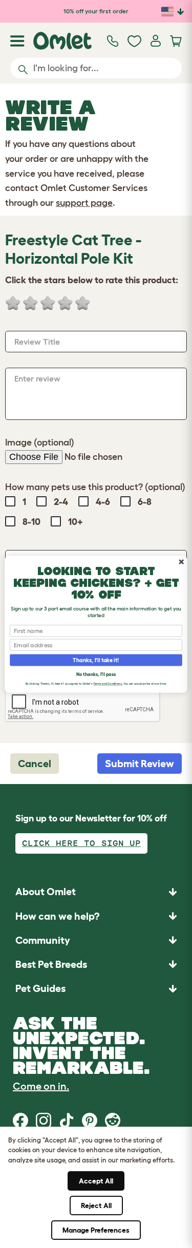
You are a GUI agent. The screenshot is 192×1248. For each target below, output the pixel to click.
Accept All (96, 1181)
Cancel (34, 763)
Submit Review (139, 763)
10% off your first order (96, 11)
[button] (96, 989)
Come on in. (41, 1086)
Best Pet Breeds (51, 964)
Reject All (96, 1205)
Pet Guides (40, 988)
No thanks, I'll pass (96, 673)
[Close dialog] (181, 562)
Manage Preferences (96, 1230)
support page (84, 203)
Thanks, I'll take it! (96, 660)
